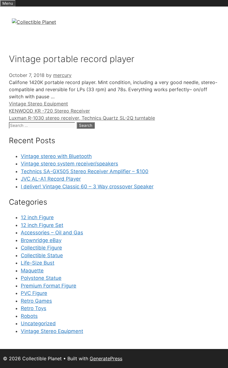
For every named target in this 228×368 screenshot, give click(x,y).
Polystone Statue (41, 278)
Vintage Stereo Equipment (38, 104)
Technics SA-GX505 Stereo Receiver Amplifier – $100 (84, 171)
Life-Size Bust (37, 263)
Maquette (32, 271)
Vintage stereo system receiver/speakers (69, 164)
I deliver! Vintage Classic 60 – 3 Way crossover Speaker (87, 186)
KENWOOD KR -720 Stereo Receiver (49, 111)
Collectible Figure (41, 248)
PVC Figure (34, 293)
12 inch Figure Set (42, 225)
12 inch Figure (37, 217)
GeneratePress (106, 358)
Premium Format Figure (48, 286)
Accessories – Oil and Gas (52, 233)
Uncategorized (38, 323)
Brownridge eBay (41, 240)
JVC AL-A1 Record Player (51, 179)
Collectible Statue (42, 255)
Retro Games (36, 301)
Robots (29, 316)
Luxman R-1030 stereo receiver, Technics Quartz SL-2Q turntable (82, 118)
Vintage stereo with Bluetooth (56, 156)
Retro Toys (33, 308)
